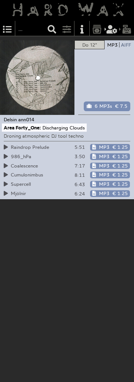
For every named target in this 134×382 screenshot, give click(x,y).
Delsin (10, 119)
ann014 (26, 119)
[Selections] (7, 28)
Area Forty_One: (22, 128)
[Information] (81, 28)
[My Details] (112, 28)
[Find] (52, 28)
